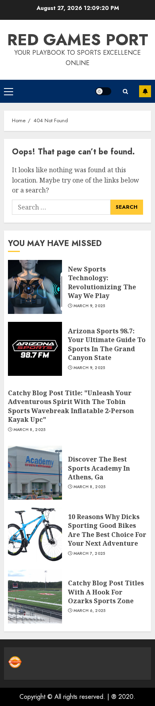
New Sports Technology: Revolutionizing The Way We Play (102, 282)
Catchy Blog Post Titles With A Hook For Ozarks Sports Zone (106, 592)
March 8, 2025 (30, 430)
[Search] (125, 91)
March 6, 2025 (90, 611)
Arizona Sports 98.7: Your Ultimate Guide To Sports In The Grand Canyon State (106, 344)
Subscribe (145, 91)
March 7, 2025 (89, 553)
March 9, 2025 (89, 306)
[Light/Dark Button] (103, 91)
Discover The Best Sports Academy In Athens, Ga (99, 468)
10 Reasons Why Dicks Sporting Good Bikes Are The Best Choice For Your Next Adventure (107, 530)
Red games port (77, 39)
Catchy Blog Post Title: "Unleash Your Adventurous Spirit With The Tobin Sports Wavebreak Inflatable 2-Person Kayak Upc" (71, 406)
